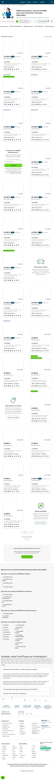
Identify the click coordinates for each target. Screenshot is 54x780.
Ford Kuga (5, 627)
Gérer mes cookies (15, 766)
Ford (14, 751)
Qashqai (34, 757)
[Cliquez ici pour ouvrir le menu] (51, 2)
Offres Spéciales (36, 727)
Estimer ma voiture (41, 523)
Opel (4, 751)
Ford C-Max (6, 639)
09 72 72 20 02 (6, 714)
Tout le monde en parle (8, 730)
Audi (4, 757)
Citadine (22, 723)
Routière (22, 728)
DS (13, 759)
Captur (21, 757)
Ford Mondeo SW (20, 625)
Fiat (14, 746)
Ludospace (22, 733)
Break (21, 730)
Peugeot (4, 748)
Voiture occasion (12, 5)
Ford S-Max (6, 636)
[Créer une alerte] (3, 777)
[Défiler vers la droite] (35, 21)
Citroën (4, 749)
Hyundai (15, 748)
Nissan (4, 759)
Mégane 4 (34, 753)
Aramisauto (3, 5)
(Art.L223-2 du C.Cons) (15, 172)
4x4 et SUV (34, 723)
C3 (20, 753)
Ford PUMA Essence (8, 594)
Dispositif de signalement (37, 766)
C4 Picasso (22, 755)
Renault (4, 746)
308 (21, 749)
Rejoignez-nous (6, 727)
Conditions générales (13, 764)
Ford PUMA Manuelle (8, 613)
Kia (13, 749)
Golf (33, 749)
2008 (21, 748)
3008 (21, 751)
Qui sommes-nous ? (7, 723)
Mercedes (15, 755)
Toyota (14, 757)
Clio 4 (33, 748)
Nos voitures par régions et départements (36, 732)
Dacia (4, 753)
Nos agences (6, 725)
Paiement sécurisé (25, 766)
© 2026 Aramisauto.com (26, 771)
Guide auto (34, 728)
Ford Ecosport (6, 632)
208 (21, 746)
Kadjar (33, 751)
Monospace (22, 732)
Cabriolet (34, 725)
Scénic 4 (34, 755)
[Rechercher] (17, 21)
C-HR (33, 746)
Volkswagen (5, 755)
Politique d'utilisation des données (38, 764)
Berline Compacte (22, 726)
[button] (27, 21)
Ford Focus (6, 629)
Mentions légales (23, 764)
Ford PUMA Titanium (8, 586)
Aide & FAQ (5, 728)
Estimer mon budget (13, 417)
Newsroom (5, 732)
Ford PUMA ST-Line (7, 576)
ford (18, 5)
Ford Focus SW (6, 634)
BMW (14, 753)
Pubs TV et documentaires (9, 734)
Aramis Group (6, 736)
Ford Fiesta (6, 625)
